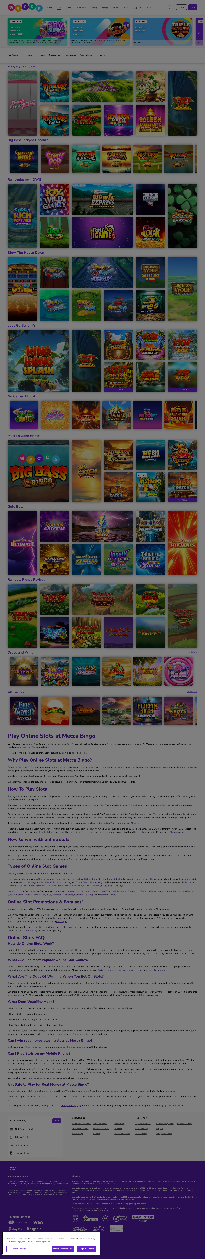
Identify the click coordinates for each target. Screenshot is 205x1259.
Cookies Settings (19, 1248)
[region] (51, 1243)
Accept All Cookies (86, 1248)
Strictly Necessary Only (63, 1248)
